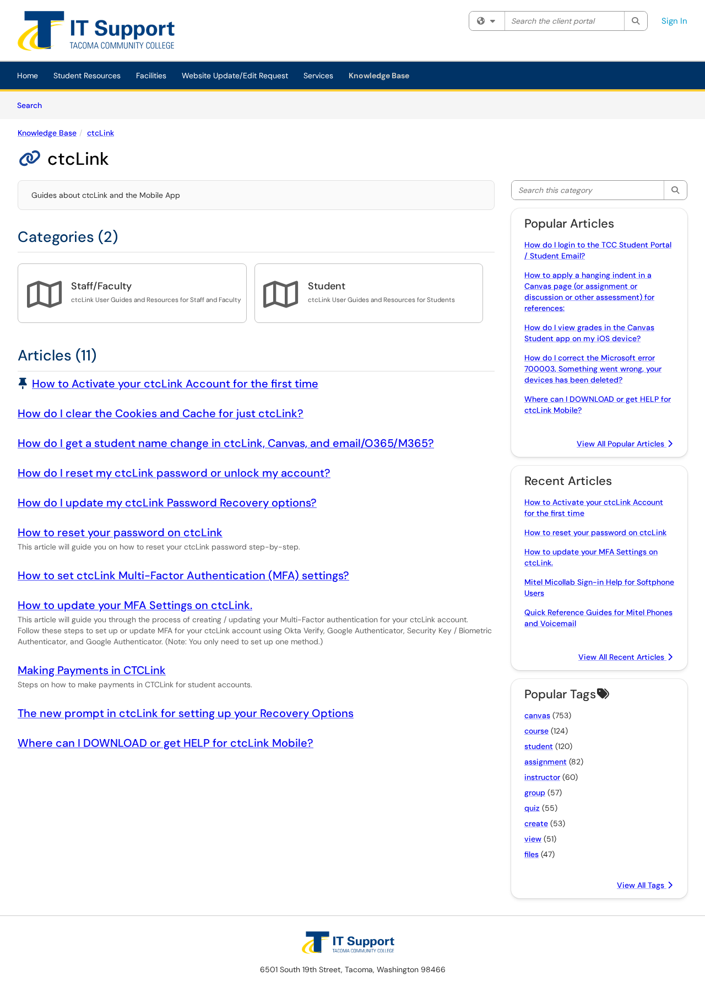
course (536, 731)
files (531, 854)
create (536, 823)
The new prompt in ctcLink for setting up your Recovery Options (186, 713)
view (532, 839)
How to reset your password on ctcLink (120, 532)
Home (27, 75)
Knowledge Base (379, 75)
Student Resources (87, 75)
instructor (542, 777)
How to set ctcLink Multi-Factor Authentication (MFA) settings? (183, 575)
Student (326, 286)
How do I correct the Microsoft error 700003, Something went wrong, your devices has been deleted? (592, 369)
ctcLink (100, 133)
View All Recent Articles (622, 657)
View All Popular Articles (621, 444)
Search (33, 105)
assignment (545, 762)
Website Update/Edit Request (235, 75)
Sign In (674, 20)
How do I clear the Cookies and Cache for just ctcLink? (160, 413)
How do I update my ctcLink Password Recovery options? (167, 502)
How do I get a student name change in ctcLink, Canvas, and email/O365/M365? (226, 443)
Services (318, 75)
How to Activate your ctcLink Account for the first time (175, 383)
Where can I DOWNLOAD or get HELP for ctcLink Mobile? (165, 743)
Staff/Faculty (101, 286)
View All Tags (641, 885)
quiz (532, 808)
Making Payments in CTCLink (92, 670)
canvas (537, 715)
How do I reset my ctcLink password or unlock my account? (174, 473)
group (534, 792)
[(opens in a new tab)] (104, 33)
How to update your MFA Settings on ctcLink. (135, 605)
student (538, 746)
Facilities (151, 75)
